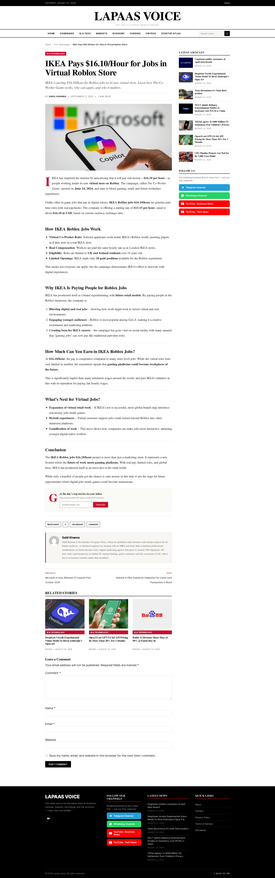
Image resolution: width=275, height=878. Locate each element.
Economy (119, 33)
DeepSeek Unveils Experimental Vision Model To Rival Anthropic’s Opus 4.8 (63, 640)
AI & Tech (85, 33)
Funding (135, 33)
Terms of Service (204, 824)
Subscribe (100, 505)
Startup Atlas (171, 33)
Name (50, 708)
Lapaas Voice (137, 15)
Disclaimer (200, 830)
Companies (67, 33)
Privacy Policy (202, 817)
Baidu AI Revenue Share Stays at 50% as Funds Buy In (150, 639)
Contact (199, 811)
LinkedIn (93, 524)
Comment (53, 673)
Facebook (77, 524)
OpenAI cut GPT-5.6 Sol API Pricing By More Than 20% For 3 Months (108, 639)
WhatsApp (53, 524)
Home (227, 3)
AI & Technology (62, 44)
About (198, 804)
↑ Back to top (222, 873)
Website (50, 739)
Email (50, 724)
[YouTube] (48, 818)
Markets (101, 33)
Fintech (151, 33)
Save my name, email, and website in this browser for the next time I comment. (102, 755)
